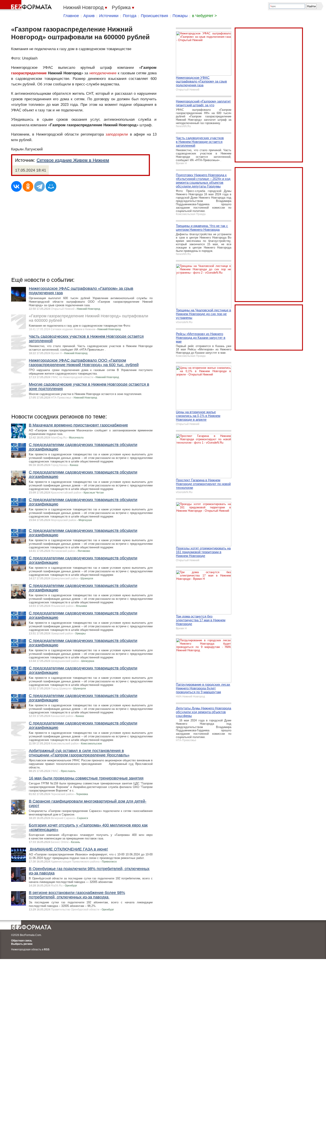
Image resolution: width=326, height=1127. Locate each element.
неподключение (102, 73)
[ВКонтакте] (16, 186)
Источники (108, 16)
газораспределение (29, 73)
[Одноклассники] (28, 186)
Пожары (180, 16)
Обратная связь (21, 940)
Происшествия (154, 16)
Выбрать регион (21, 943)
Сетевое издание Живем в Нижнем (73, 160)
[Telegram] (39, 186)
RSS (46, 949)
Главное (71, 16)
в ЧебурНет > (204, 16)
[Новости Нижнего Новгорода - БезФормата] (26, 5)
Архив (89, 16)
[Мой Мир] (51, 186)
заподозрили (117, 134)
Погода (129, 16)
